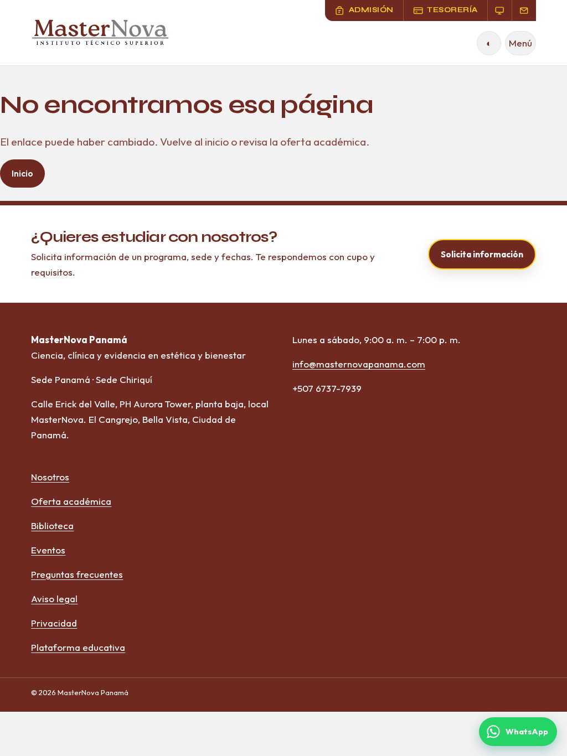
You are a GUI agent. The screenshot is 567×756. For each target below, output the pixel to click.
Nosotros (50, 477)
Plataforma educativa (78, 647)
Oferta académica (71, 501)
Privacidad (54, 623)
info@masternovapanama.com (358, 364)
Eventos (48, 550)
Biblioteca (52, 525)
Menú (520, 43)
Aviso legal (54, 598)
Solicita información (482, 254)
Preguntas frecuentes (77, 574)
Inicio (22, 173)
